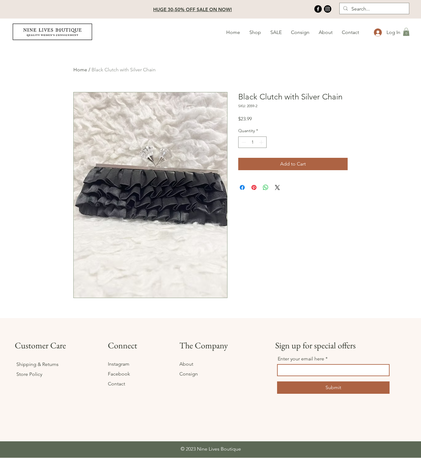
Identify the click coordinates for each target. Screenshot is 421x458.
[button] (255, 32)
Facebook (119, 374)
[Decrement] (243, 142)
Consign (188, 374)
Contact (116, 384)
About (186, 364)
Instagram (119, 364)
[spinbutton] (252, 142)
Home (80, 70)
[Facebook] (318, 9)
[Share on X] (277, 187)
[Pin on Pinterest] (254, 187)
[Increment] (262, 142)
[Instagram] (327, 9)
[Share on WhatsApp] (265, 187)
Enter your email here (301, 358)
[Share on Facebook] (242, 187)
